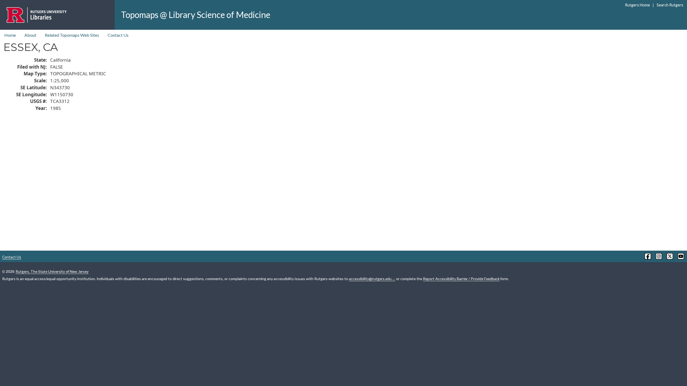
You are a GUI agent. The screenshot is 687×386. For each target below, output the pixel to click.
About (30, 35)
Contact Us (118, 35)
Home (10, 35)
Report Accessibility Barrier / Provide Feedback (461, 278)
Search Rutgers (670, 5)
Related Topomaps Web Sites (72, 35)
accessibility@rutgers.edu (370, 278)
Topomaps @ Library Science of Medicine (195, 14)
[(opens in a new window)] (647, 256)
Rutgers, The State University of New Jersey (52, 271)
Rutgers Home (637, 5)
